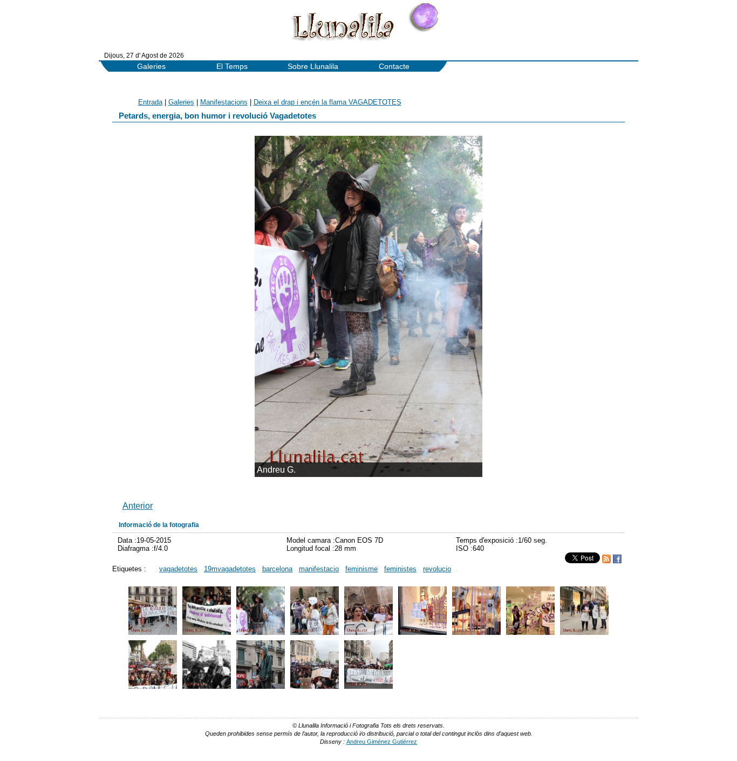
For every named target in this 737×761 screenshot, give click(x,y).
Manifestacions (224, 102)
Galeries (151, 67)
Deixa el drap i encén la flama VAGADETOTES (327, 102)
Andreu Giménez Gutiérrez (381, 741)
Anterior (137, 505)
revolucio (437, 569)
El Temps (232, 67)
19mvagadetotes (230, 569)
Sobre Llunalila (313, 67)
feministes (400, 569)
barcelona (277, 569)
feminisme (361, 569)
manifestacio (319, 569)
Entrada (150, 102)
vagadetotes (178, 569)
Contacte (394, 67)
